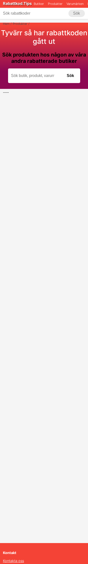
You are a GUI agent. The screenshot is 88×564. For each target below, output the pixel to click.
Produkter (55, 4)
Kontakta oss (13, 561)
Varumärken (75, 4)
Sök (76, 13)
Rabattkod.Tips (17, 3)
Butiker (39, 4)
